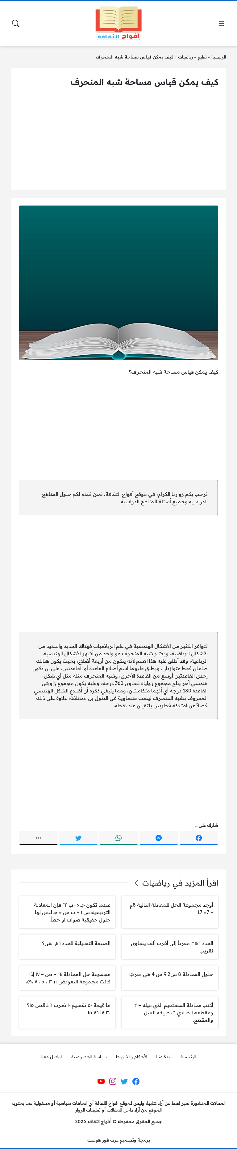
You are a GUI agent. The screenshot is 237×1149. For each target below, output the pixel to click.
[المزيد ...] (38, 838)
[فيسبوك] (199, 838)
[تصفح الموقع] (221, 23)
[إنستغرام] (113, 1081)
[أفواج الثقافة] (118, 23)
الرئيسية (218, 56)
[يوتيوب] (101, 1081)
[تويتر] (78, 838)
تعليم (202, 56)
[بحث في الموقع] (15, 23)
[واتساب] (118, 838)
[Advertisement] (118, 139)
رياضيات (185, 56)
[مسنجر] (158, 838)
